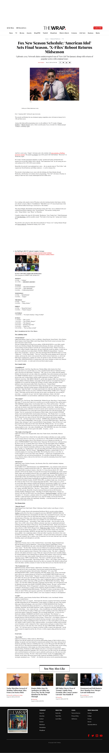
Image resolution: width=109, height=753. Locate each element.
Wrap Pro (58, 710)
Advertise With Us (92, 724)
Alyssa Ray (10, 695)
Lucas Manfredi (85, 695)
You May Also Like (54, 668)
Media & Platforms (55, 39)
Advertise (41, 716)
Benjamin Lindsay (19, 695)
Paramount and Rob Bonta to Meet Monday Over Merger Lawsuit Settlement (91, 690)
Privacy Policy (75, 716)
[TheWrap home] (54, 28)
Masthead (42, 724)
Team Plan (58, 716)
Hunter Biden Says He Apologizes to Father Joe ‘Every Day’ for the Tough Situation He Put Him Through (40, 692)
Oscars (89, 721)
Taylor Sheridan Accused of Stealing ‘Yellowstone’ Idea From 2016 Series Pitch (17, 690)
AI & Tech (82, 33)
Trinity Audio (30, 108)
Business (90, 33)
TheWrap (42, 710)
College (89, 716)
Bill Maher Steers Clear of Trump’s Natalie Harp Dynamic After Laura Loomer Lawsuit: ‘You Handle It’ (66, 691)
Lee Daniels (35, 154)
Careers (41, 721)
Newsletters (22, 28)
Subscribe (98, 28)
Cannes (90, 713)
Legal (73, 710)
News (11, 33)
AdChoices (74, 719)
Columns (74, 33)
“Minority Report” (25, 125)
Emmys (90, 719)
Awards (29, 33)
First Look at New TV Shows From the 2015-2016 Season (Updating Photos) (34, 254)
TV (16, 33)
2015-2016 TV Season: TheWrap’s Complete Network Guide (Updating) (33, 253)
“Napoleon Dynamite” (51, 493)
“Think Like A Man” (45, 528)
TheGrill (45, 33)
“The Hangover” (41, 450)
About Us (41, 713)
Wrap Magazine (93, 710)
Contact (41, 719)
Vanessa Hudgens (21, 224)
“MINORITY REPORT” (29, 282)
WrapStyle (53, 33)
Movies (22, 33)
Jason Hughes (41, 62)
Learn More (58, 719)
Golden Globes (58, 653)
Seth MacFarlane (21, 217)
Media (98, 33)
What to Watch (64, 33)
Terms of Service (75, 713)
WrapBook (42, 730)
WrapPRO (37, 33)
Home (46, 39)
